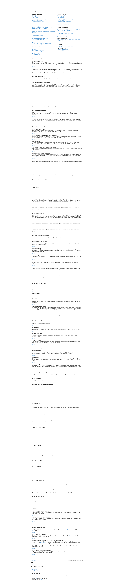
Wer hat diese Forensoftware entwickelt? (62, 49)
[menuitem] (35, 7)
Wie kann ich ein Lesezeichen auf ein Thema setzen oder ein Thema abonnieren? (68, 41)
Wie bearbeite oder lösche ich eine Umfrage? (38, 39)
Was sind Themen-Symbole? (36, 54)
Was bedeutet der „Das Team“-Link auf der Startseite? (64, 21)
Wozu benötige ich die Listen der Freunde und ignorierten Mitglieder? (66, 28)
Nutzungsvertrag (34, 569)
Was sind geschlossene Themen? (36, 53)
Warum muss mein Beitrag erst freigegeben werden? (39, 44)
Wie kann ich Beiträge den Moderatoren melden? (38, 42)
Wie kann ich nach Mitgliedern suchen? (62, 35)
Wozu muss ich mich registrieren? (36, 15)
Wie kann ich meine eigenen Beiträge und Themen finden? (65, 36)
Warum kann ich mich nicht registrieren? (37, 17)
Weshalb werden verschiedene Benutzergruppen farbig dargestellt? (66, 19)
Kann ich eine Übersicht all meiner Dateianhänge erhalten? (65, 46)
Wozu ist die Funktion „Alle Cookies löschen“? (38, 22)
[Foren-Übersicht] (35, 3)
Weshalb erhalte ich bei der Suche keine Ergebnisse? (64, 34)
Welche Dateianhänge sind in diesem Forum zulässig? (64, 45)
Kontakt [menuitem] (33, 564)
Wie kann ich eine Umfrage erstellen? (37, 37)
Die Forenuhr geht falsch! (35, 26)
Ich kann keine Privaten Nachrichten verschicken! (63, 24)
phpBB (36, 578)
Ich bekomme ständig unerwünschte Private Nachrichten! (65, 25)
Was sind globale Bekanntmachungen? (37, 51)
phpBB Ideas (70, 535)
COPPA (76, 83)
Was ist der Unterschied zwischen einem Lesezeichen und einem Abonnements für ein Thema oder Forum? (68, 40)
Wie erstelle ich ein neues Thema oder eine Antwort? (39, 35)
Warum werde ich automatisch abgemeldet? (38, 21)
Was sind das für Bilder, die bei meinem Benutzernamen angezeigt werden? (42, 29)
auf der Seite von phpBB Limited (63, 529)
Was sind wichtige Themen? (36, 52)
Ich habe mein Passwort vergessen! (37, 20)
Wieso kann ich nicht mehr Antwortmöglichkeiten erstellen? (40, 38)
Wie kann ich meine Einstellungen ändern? (37, 25)
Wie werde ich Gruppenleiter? (61, 18)
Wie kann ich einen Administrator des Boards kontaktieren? (65, 52)
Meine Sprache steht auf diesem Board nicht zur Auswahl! (39, 28)
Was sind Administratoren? (61, 15)
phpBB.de (43, 156)
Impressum (33, 568)
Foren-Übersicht (33, 560)
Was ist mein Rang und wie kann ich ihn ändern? (38, 30)
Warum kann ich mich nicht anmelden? (37, 18)
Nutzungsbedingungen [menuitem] (35, 570)
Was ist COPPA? (34, 16)
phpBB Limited (38, 156)
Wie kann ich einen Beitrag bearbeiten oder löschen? (39, 36)
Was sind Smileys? (34, 49)
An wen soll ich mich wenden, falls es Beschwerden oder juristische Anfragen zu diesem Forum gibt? (68, 51)
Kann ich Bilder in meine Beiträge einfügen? (38, 50)
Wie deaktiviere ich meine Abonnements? (62, 42)
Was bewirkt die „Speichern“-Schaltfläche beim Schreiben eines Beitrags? (41, 43)
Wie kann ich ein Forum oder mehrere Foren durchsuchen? (65, 33)
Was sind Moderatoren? (60, 16)
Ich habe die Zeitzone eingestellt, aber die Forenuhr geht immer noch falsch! (42, 27)
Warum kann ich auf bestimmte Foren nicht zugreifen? (39, 40)
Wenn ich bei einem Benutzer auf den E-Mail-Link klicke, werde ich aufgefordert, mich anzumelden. (43, 32)
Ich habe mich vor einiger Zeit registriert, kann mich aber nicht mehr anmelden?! (42, 19)
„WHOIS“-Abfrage (42, 542)
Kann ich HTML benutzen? (35, 48)
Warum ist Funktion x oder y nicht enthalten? (63, 50)
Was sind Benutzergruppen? (61, 17)
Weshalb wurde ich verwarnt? (36, 41)
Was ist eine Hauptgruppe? (61, 20)
